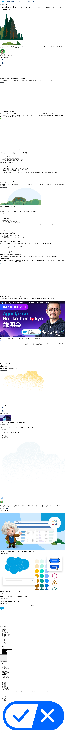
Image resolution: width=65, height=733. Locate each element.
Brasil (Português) (4, 665)
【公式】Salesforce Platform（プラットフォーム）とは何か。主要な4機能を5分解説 (17, 427)
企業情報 (3, 640)
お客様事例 (4, 633)
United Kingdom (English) (6, 676)
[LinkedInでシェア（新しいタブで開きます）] (2, 407)
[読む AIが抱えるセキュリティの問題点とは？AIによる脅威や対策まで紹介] (5, 420)
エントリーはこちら (3, 187)
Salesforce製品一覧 (5, 632)
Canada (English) (4, 666)
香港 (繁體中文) (4, 684)
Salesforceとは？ (4, 628)
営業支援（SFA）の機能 (6, 634)
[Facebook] (7, 616)
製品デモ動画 (4, 636)
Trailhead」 (17, 224)
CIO (2, 438)
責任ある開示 (4, 696)
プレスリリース (4, 648)
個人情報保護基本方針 (6, 698)
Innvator (32, 224)
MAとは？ (3, 631)
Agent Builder (3, 113)
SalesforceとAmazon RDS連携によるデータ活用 (9, 601)
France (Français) (4, 673)
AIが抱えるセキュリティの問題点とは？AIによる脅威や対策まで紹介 (14, 422)
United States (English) (5, 668)
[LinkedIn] (36, 616)
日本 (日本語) (4, 682)
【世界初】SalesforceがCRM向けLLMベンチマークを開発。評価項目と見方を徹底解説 (17, 551)
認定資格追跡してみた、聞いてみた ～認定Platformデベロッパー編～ (14, 596)
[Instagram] (50, 616)
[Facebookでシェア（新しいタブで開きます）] (2, 62)
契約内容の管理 (4, 653)
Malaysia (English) (5, 687)
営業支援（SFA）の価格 (6, 635)
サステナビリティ (5, 644)
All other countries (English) (6, 677)
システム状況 (4, 643)
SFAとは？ (4, 630)
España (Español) (4, 671)
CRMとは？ (4, 629)
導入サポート (4, 651)
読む (4, 506)
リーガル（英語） (5, 693)
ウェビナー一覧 (4, 652)
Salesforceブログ (4, 641)
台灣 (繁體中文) (4, 685)
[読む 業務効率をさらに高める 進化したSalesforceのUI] (32, 589)
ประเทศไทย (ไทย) (5, 688)
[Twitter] (21, 616)
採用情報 (3, 642)
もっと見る (32, 605)
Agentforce (27, 115)
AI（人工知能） (4, 436)
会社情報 (3, 639)
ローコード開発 (4, 435)
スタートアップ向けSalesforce (7, 649)
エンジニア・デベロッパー (4, 4)
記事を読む (2, 82)
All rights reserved (13, 691)
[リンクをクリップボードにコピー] (3, 63)
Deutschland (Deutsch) (5, 672)
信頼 (2, 697)
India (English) (4, 681)
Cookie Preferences (5, 700)
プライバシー (4, 695)
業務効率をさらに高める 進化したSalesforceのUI (10, 591)
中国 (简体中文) (4, 683)
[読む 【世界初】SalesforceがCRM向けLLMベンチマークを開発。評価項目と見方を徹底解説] (32, 549)
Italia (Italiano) (4, 674)
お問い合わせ (4, 699)
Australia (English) (5, 680)
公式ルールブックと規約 (36, 298)
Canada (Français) (4, 667)
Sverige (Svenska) (4, 675)
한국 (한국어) (4, 686)
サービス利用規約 (5, 694)
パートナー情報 (4, 650)
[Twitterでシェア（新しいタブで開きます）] (2, 61)
